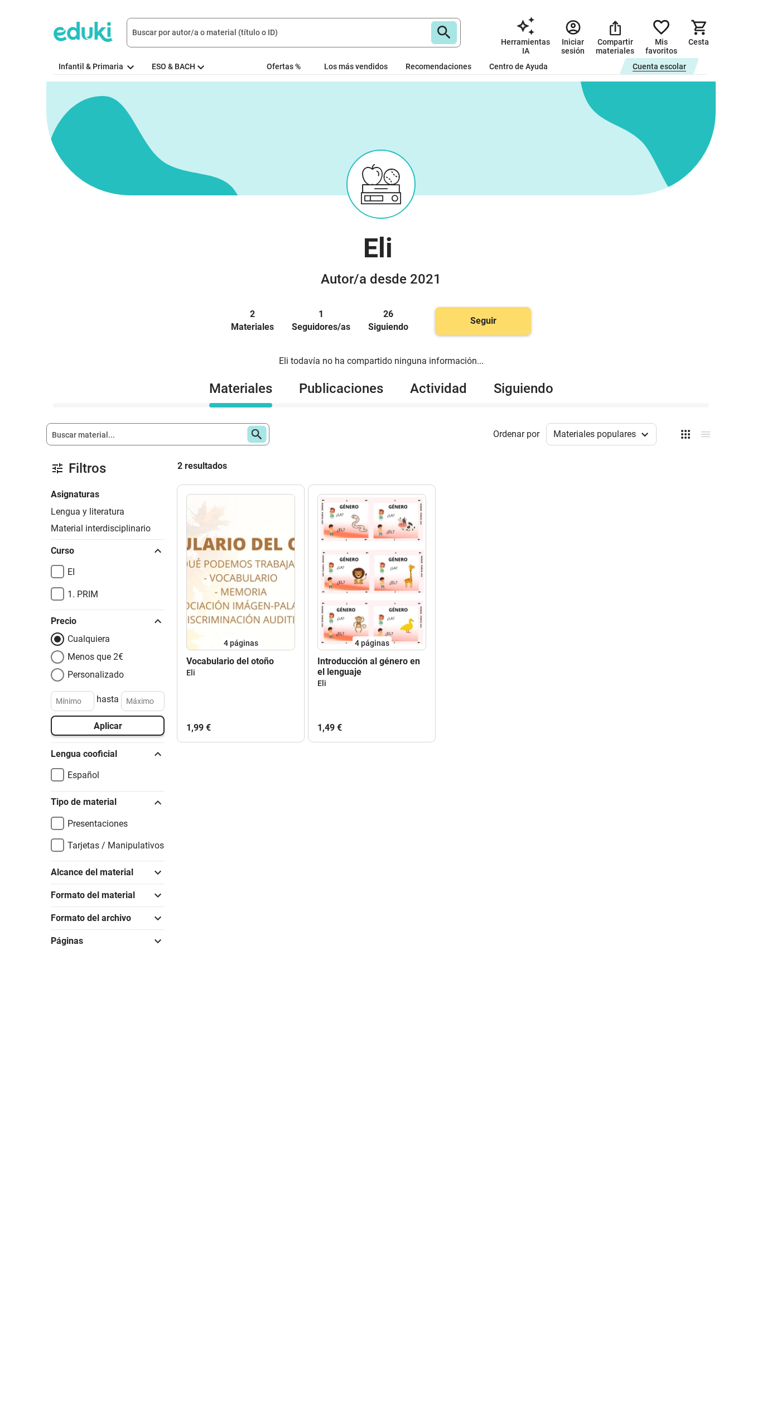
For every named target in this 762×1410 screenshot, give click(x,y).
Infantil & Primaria (92, 66)
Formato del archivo (91, 918)
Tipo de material (84, 802)
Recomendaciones (438, 66)
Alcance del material (92, 872)
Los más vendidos (356, 66)
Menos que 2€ (95, 656)
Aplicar (108, 726)
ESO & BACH (173, 66)
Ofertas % (284, 66)
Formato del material (93, 895)
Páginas (67, 941)
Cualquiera (88, 639)
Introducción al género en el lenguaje (368, 666)
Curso (62, 550)
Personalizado (95, 674)
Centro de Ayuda (518, 66)
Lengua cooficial (84, 754)
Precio (63, 621)
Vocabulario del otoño (230, 661)
